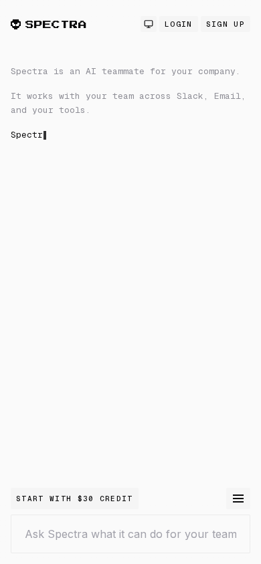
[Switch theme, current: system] (149, 24)
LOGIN (179, 24)
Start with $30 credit (74, 498)
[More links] (238, 498)
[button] (130, 210)
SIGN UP (225, 24)
